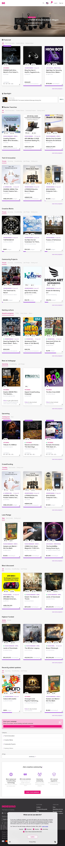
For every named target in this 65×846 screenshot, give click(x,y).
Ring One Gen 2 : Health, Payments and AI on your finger (32, 72)
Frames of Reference (53, 240)
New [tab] (12, 417)
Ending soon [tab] (34, 161)
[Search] (43, 3)
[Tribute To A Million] (11, 430)
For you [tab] (4, 161)
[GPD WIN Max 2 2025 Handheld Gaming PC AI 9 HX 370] (32, 123)
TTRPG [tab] (17, 313)
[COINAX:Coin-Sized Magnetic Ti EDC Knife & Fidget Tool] (32, 531)
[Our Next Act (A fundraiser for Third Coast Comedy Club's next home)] (32, 225)
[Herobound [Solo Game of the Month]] (32, 326)
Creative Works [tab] (20, 43)
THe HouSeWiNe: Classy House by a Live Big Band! (52, 548)
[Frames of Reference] (54, 225)
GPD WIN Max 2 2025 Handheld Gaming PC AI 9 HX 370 (32, 140)
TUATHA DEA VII (8, 240)
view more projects (57, 88)
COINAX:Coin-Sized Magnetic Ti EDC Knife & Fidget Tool (32, 548)
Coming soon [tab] (6, 417)
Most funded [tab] (12, 467)
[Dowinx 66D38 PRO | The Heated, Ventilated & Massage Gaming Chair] (11, 377)
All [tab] (3, 43)
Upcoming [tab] (10, 161)
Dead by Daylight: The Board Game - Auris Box (11, 343)
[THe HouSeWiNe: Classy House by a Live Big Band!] (54, 531)
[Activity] (51, 3)
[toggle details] (20, 85)
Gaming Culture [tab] (29, 43)
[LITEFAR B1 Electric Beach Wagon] (32, 174)
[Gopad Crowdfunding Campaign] (32, 377)
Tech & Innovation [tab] (10, 43)
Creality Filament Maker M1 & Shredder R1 (10, 140)
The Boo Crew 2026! (53, 392)
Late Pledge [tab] (26, 161)
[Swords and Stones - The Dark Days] (32, 430)
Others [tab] (30, 313)
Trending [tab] (4, 467)
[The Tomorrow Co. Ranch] (11, 275)
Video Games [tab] (23, 313)
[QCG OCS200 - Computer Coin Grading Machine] (54, 174)
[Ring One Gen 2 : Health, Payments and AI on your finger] (32, 55)
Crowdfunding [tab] (18, 161)
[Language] (47, 3)
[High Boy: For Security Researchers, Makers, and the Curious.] (54, 55)
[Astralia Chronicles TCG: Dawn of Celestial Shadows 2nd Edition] (54, 430)
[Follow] (47, 386)
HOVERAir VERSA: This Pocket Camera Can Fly (10, 191)
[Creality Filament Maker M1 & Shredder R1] (11, 123)
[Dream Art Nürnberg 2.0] (54, 275)
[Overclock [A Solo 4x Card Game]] (54, 326)
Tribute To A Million (10, 445)
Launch (32, 726)
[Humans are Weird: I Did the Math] (11, 531)
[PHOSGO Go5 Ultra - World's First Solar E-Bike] (11, 55)
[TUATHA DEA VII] (11, 225)
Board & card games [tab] (8, 313)
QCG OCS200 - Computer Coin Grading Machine (52, 191)
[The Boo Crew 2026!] (54, 377)
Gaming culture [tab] (41, 110)
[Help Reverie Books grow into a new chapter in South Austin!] (32, 275)
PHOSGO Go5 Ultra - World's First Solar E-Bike (10, 72)
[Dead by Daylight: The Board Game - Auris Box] (11, 326)
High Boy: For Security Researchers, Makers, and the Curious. (54, 72)
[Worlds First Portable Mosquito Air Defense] (54, 123)
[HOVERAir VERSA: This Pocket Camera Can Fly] (11, 174)
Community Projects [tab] (30, 110)
